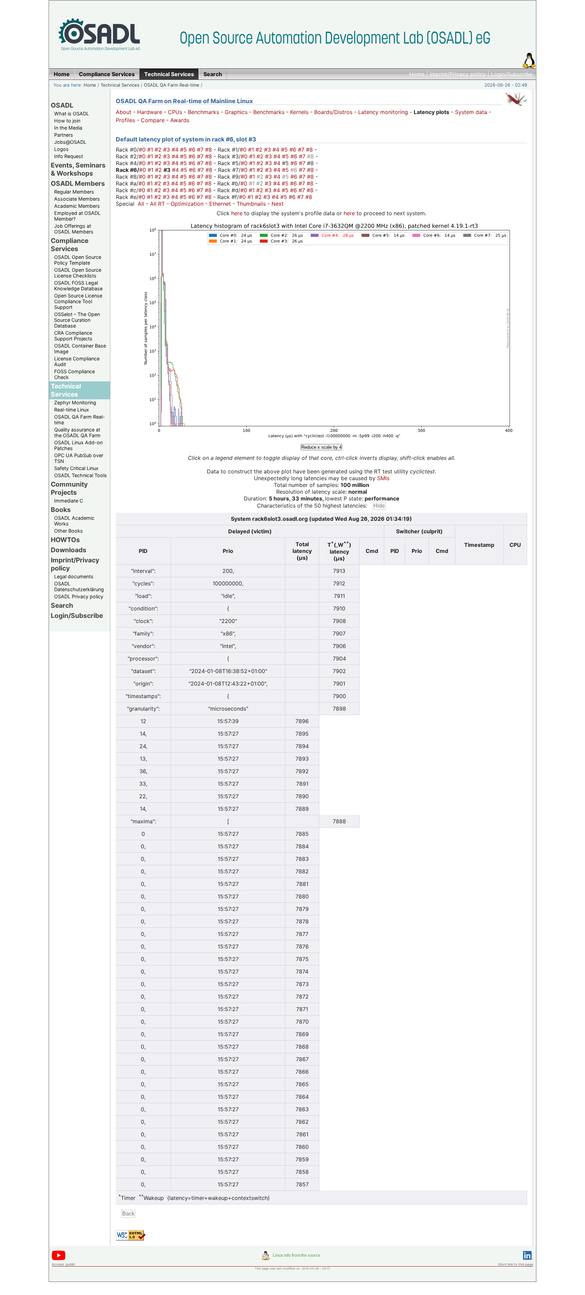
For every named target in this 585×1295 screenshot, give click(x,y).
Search (62, 605)
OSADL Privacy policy (78, 596)
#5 (184, 149)
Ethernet (220, 203)
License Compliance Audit (77, 361)
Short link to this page (515, 1264)
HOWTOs (65, 540)
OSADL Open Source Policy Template (77, 260)
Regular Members (74, 192)
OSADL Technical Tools (80, 475)
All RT (157, 203)
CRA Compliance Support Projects (73, 335)
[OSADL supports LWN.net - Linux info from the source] (292, 1258)
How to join (67, 121)
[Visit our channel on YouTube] (58, 1259)
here (236, 213)
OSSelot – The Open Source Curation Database (77, 320)
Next (278, 203)
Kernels (299, 112)
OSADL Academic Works (74, 521)
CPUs (175, 112)
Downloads (68, 550)
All (141, 203)
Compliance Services (69, 245)
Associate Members (77, 199)
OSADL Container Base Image (80, 348)
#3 (167, 149)
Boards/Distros (333, 112)
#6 (193, 149)
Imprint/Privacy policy (458, 74)
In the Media (68, 128)
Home (417, 74)
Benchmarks (203, 112)
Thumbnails (251, 203)
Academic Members (77, 206)
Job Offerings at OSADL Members (73, 229)
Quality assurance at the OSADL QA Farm (77, 432)
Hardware (149, 112)
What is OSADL (71, 113)
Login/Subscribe (512, 74)
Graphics (236, 112)
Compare (153, 120)
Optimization (187, 203)
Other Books (68, 531)
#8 (209, 149)
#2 (159, 149)
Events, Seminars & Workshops (78, 169)
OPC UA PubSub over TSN (78, 458)
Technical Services (120, 85)
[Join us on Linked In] (528, 1261)
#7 (201, 149)
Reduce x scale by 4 (321, 447)
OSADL (62, 105)
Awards (179, 120)
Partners (63, 135)
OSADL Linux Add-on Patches (78, 445)
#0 (143, 149)
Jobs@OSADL (70, 142)
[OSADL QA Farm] (516, 107)
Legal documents (73, 576)
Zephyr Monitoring (75, 402)
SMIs (383, 478)
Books (61, 510)
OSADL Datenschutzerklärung (79, 586)
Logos (61, 149)
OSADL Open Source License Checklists (77, 272)
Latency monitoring (383, 112)
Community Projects (69, 488)
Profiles (125, 120)
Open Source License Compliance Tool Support (78, 301)
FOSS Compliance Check (74, 374)
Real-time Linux (71, 409)
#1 (151, 149)
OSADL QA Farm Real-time (171, 85)
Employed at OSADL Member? (77, 216)
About (123, 112)
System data (471, 112)
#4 (176, 149)
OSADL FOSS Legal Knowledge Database (78, 285)
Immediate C (68, 501)
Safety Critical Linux (76, 468)
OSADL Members (78, 183)
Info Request (68, 156)
